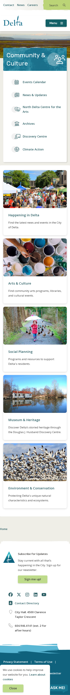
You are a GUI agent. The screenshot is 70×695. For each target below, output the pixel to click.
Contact (8, 5)
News (21, 5)
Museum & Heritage (24, 420)
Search (53, 5)
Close (13, 688)
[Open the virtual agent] (54, 688)
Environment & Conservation (31, 488)
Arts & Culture (19, 283)
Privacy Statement (15, 662)
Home (3, 529)
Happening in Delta (23, 215)
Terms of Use (43, 662)
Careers (32, 5)
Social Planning (20, 351)
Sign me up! (32, 579)
